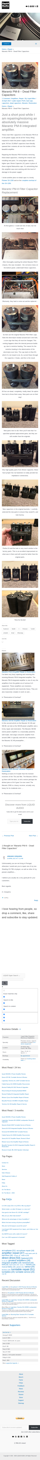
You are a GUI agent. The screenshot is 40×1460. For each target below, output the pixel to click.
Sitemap (21, 1403)
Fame (21, 1380)
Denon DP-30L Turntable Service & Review (14, 1077)
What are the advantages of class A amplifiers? (15, 1219)
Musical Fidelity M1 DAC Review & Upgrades (15, 1087)
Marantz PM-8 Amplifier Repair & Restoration (18, 672)
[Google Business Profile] (29, 6)
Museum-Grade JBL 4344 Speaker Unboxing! (15, 1150)
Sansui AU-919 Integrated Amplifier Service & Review (17, 1128)
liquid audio (14, 1264)
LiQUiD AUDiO (5, 9)
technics (6, 1270)
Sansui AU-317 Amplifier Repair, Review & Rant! (16, 1138)
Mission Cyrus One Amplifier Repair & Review (15, 1097)
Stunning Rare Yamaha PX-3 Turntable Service (18, 1315)
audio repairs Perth (18, 101)
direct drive (11, 1257)
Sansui (30, 1267)
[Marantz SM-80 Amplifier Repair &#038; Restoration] (18, 710)
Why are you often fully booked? (11, 1215)
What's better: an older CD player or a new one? (16, 1209)
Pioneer (20, 1267)
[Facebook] (33, 6)
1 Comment (6, 98)
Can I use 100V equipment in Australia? (13, 1237)
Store (3, 1166)
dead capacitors (15, 103)
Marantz (25, 103)
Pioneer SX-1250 (8, 180)
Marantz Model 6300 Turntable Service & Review (16, 1125)
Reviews (21, 1392)
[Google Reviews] (16, 1436)
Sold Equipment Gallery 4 (9, 1176)
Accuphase (9, 1250)
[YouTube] (26, 6)
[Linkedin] (37, 6)
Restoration (33, 103)
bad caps (29, 101)
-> (20, 1029)
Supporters (14, 1325)
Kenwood (28, 1263)
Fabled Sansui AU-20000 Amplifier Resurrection (16, 1084)
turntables (8, 1272)
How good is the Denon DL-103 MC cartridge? (15, 1212)
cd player (17, 1255)
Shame (21, 1394)
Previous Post (8, 836)
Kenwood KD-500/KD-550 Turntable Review (15, 1132)
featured (27, 1258)
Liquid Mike (5, 1287)
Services (4, 1169)
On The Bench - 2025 (8, 1193)
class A (25, 1255)
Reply (36, 900)
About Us (4, 1186)
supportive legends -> (12, 1363)
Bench (21, 1377)
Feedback (21, 1386)
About (21, 1374)
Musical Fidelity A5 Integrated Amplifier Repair (15, 1094)
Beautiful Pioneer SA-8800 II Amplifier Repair (15, 1100)
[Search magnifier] (5, 983)
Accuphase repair (25, 1251)
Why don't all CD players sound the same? (14, 1226)
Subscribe (27, 821)
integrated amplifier (11, 1263)
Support (21, 1400)
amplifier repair (13, 1253)
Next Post (33, 836)
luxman (22, 1264)
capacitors (5, 103)
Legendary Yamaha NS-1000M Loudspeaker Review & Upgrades (18, 1121)
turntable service (25, 1272)
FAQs (3, 1183)
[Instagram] (31, 6)
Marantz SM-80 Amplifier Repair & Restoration (19, 721)
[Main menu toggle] (36, 44)
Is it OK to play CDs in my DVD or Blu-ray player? (16, 1205)
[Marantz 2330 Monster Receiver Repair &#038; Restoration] (18, 759)
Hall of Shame (6, 1173)
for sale (4, 1260)
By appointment (25, 1055)
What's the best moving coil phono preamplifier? (16, 1222)
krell (5, 1265)
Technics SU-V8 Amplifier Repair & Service (14, 1104)
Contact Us (5, 1162)
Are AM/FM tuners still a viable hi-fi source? (14, 1234)
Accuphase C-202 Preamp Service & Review (24, 1287)
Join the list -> (7, 1332)
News (3, 1179)
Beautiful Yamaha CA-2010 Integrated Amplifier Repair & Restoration (18, 1145)
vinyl (4, 1274)
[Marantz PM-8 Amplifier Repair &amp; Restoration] (18, 662)
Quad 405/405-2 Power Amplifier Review (14, 1074)
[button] (6, 43)
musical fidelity (9, 1267)
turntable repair (23, 1269)
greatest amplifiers (19, 1260)
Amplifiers (14, 98)
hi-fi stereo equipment (28, 1043)
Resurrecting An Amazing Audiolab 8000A (14, 1090)
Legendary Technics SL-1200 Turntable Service (16, 1080)
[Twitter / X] (35, 6)
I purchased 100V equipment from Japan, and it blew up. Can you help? (20, 1229)
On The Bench (6, 1189)
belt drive (7, 1255)
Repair (21, 98)
